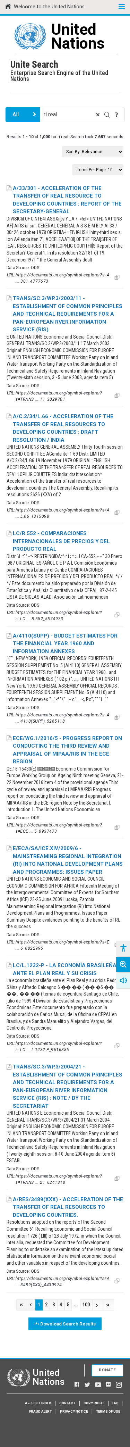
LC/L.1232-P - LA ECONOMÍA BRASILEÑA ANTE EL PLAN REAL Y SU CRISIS (64, 969)
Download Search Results (68, 1324)
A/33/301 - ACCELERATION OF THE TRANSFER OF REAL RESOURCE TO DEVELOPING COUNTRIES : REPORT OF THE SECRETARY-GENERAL (67, 200)
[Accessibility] (123, 948)
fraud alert (40, 1411)
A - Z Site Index (38, 1403)
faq (115, 1403)
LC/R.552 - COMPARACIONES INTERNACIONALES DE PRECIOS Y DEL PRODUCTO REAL (61, 541)
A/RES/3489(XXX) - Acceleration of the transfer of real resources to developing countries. (68, 1207)
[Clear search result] (98, 114)
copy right (94, 1403)
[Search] (107, 114)
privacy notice (74, 1411)
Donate (107, 1370)
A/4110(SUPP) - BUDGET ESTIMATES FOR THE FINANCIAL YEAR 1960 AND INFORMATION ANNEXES (65, 644)
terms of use (108, 1411)
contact (67, 1403)
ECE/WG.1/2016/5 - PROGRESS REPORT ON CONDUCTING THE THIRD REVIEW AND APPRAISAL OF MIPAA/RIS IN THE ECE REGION (67, 750)
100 (86, 1305)
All (15, 114)
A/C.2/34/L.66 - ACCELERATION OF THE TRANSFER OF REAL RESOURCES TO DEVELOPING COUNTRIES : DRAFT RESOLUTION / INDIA (63, 428)
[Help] (116, 114)
